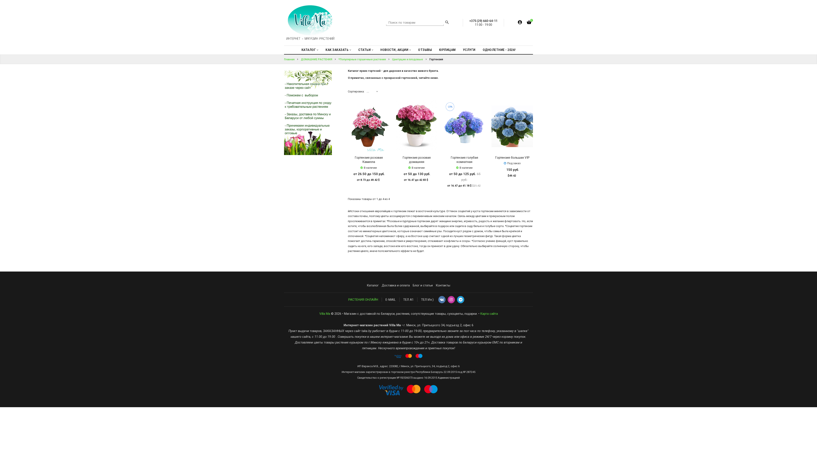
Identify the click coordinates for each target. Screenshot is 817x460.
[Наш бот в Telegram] (460, 300)
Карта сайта (489, 314)
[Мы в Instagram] (451, 300)
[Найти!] (447, 23)
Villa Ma (324, 314)
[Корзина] (529, 23)
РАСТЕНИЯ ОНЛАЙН (363, 300)
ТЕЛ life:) (427, 300)
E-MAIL (391, 300)
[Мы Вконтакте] (442, 300)
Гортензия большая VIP (512, 158)
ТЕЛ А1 (408, 300)
